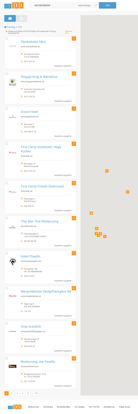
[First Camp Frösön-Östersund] (40, 197)
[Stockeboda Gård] (40, 52)
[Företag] (10, 18)
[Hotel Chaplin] (40, 267)
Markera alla (68, 32)
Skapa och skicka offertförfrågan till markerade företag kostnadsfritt (32, 32)
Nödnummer (33, 407)
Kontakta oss (109, 407)
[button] (105, 236)
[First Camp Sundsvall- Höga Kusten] (40, 160)
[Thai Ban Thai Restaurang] (40, 232)
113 (36, 393)
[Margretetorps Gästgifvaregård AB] (40, 302)
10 (74, 358)
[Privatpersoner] (21, 18)
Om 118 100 (94, 407)
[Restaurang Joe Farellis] (40, 372)
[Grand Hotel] (40, 122)
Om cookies (80, 407)
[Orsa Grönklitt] (40, 337)
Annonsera (48, 407)
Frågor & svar (124, 407)
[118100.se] (14, 3)
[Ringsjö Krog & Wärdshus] (40, 87)
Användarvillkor (63, 407)
